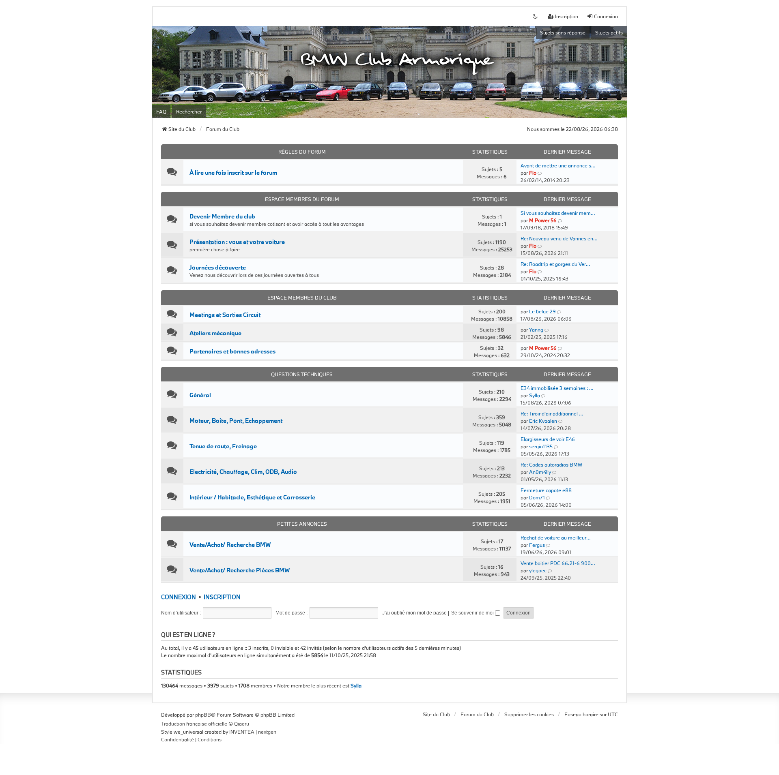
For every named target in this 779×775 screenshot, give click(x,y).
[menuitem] (177, 739)
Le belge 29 (542, 311)
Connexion (178, 597)
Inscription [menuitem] (566, 16)
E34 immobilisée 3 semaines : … (557, 388)
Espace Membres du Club (302, 297)
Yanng (536, 329)
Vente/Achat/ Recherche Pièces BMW (239, 570)
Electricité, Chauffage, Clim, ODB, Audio (243, 471)
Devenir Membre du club (222, 216)
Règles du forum (302, 151)
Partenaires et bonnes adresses (232, 351)
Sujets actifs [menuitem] (609, 32)
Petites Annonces (302, 523)
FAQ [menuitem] (161, 111)
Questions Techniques (302, 374)
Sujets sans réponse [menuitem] (562, 32)
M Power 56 (543, 220)
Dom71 (537, 497)
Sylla (534, 395)
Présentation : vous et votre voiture (237, 242)
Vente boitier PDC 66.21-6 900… (558, 563)
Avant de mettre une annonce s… (558, 165)
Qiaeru (241, 723)
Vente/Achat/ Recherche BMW (230, 544)
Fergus (537, 545)
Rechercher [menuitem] (189, 111)
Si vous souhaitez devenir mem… (558, 213)
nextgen (267, 731)
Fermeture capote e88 (546, 490)
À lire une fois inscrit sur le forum (233, 172)
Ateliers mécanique (215, 333)
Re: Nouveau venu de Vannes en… (559, 238)
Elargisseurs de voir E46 (548, 439)
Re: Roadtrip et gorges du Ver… (555, 264)
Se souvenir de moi (473, 613)
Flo (532, 172)
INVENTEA (241, 731)
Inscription (222, 597)
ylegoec (538, 570)
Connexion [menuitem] (606, 16)
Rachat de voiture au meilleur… (555, 537)
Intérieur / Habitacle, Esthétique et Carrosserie (252, 497)
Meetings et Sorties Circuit (224, 315)
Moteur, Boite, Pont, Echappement (235, 420)
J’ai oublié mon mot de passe (414, 613)
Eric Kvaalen (543, 420)
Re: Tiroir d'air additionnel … (552, 413)
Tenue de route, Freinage (223, 446)
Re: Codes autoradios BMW (551, 464)
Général (200, 395)
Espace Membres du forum (302, 199)
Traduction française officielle (194, 723)
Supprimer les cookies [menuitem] (529, 714)
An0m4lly (540, 472)
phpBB (203, 714)
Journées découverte (217, 267)
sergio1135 (541, 446)
